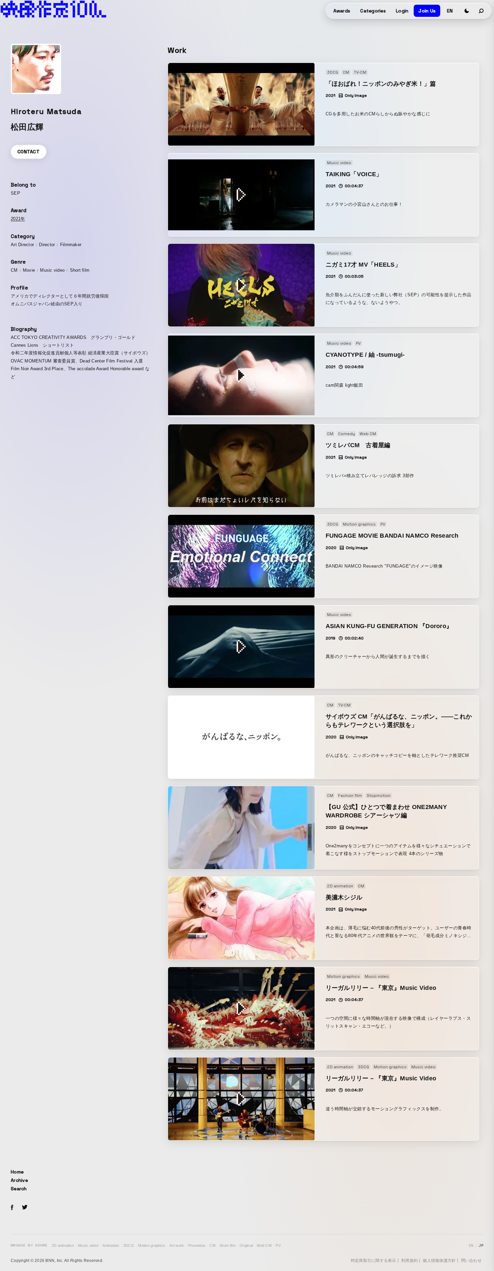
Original (246, 1245)
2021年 (18, 218)
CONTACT (28, 152)
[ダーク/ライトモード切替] (467, 11)
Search (19, 1189)
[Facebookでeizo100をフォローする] (12, 1208)
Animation (110, 1245)
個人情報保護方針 (439, 1261)
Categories (373, 11)
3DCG (128, 1245)
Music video (88, 1245)
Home (17, 1172)
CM (212, 1245)
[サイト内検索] (482, 11)
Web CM (264, 1245)
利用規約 (409, 1261)
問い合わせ (471, 1261)
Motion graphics (151, 1245)
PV (278, 1245)
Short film (227, 1245)
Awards (342, 11)
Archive (19, 1180)
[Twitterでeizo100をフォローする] (25, 1208)
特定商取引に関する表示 (373, 1261)
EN (450, 11)
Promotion (196, 1245)
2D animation (63, 1245)
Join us (427, 11)
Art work (176, 1245)
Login (402, 11)
